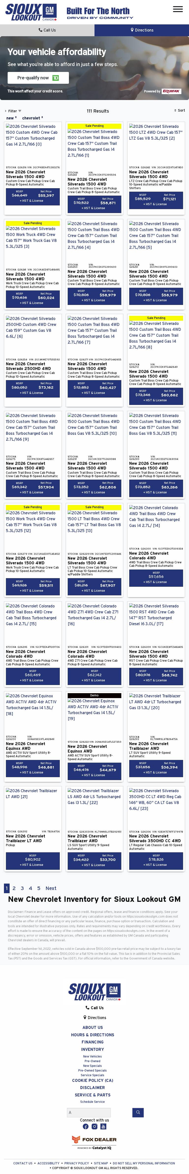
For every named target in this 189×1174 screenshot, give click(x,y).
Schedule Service (92, 1102)
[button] (38, 78)
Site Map (101, 1163)
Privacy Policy (77, 1163)
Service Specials (92, 1075)
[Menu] (178, 9)
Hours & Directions (92, 1035)
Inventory (92, 1050)
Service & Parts (92, 1095)
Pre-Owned (92, 1061)
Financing (93, 1042)
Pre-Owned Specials (92, 1070)
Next (51, 888)
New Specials (92, 1066)
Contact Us (23, 1163)
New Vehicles (92, 1056)
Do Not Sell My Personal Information (144, 1163)
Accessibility (48, 1163)
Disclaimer (92, 1088)
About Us (92, 1028)
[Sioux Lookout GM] (31, 12)
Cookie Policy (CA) (92, 1081)
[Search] (138, 1112)
